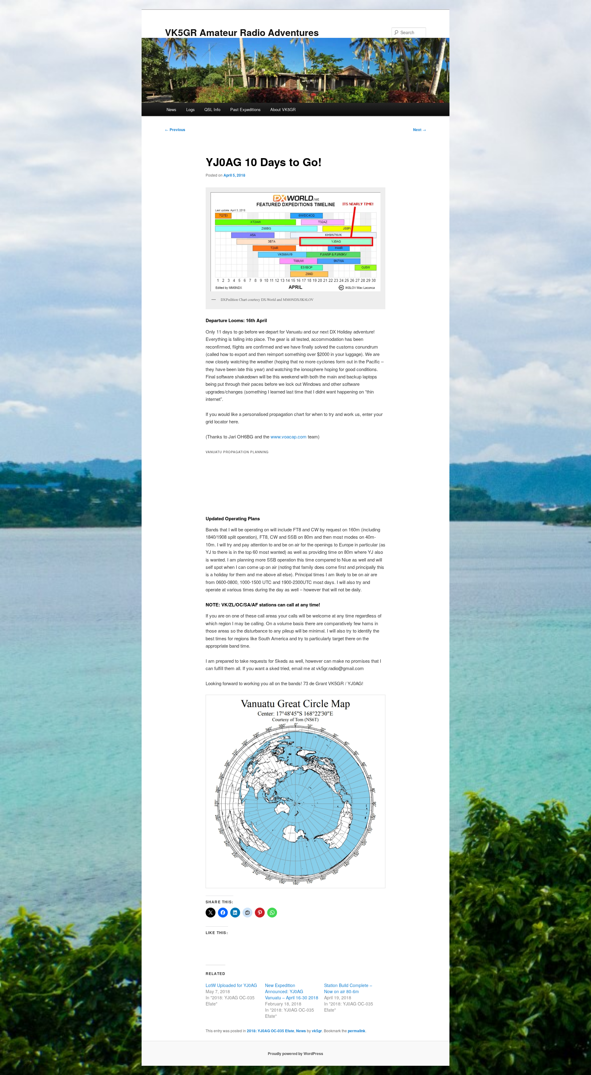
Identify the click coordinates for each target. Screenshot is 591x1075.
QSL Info (212, 109)
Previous (175, 129)
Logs (190, 109)
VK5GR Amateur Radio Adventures (242, 32)
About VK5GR (283, 109)
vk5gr (317, 1030)
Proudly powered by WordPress (295, 1053)
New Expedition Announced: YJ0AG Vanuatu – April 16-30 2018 (291, 991)
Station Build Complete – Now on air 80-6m (348, 988)
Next (419, 129)
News (171, 109)
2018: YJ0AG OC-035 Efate (270, 1030)
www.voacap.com (289, 436)
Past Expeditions (245, 109)
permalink (356, 1030)
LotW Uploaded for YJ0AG (231, 985)
